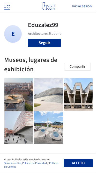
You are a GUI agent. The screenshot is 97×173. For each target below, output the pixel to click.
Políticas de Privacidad (34, 163)
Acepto (78, 163)
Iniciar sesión (82, 6)
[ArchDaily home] (48, 6)
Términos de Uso (12, 163)
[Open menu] (6, 6)
